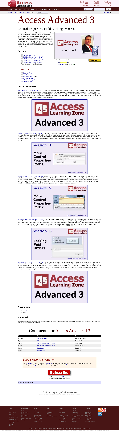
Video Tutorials (76, 410)
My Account (24, 412)
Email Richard (88, 419)
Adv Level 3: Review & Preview (30, 262)
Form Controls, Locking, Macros (31, 90)
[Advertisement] (59, 400)
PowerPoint (11, 417)
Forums (56, 9)
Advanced (28, 12)
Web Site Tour (50, 412)
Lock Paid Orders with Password (30, 219)
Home (10, 9)
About (61, 408)
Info (35, 408)
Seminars (11, 424)
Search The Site (38, 418)
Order (74, 408)
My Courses (24, 413)
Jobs (60, 413)
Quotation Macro (42, 338)
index (14, 411)
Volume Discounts (76, 418)
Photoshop (11, 419)
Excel (10, 412)
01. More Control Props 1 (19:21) (33, 57)
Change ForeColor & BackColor (30, 133)
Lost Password (25, 415)
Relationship (41, 348)
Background (62, 410)
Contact (32, 9)
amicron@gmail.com (90, 421)
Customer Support (51, 410)
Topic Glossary (38, 415)
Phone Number (88, 415)
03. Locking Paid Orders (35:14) (32, 60)
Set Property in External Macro (46, 345)
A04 (108, 12)
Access (22, 12)
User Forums (37, 413)
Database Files (27, 73)
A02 (104, 12)
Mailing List (62, 419)
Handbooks (75, 412)
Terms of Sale (75, 422)
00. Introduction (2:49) (29, 55)
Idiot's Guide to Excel (77, 416)
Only (63, 62)
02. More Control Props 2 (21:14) (33, 59)
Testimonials (62, 412)
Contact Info (88, 410)
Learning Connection (77, 415)
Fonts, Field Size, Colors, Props (30, 176)
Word (10, 414)
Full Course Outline (27, 78)
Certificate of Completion (28, 80)
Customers (24, 408)
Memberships (24, 416)
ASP (10, 422)
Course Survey (88, 418)
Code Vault (37, 419)
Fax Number (88, 416)
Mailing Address (89, 413)
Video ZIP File (27, 76)
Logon (51, 9)
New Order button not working (46, 343)
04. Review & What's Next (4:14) (33, 62)
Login (22, 410)
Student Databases (26, 418)
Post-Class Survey (26, 81)
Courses (15, 9)
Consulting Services (51, 416)
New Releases (37, 412)
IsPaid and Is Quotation (44, 341)
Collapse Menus (38, 421)
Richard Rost (62, 416)
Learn (11, 408)
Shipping (74, 421)
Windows (11, 416)
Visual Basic (12, 421)
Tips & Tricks (37, 416)
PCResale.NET (62, 421)
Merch (37, 9)
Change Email (25, 419)
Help (27, 9)
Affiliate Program (63, 415)
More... (10, 425)
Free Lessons (62, 418)
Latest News (37, 410)
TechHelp (22, 9)
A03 (34, 12)
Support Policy (88, 412)
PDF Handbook (27, 75)
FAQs (47, 413)
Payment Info (75, 419)
